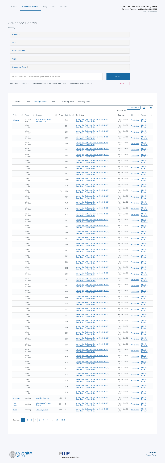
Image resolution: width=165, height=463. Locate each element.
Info (53, 7)
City (132, 115)
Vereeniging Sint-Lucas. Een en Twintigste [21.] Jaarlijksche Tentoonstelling (92, 120)
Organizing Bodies (67, 102)
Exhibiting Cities (84, 102)
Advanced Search (30, 7)
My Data (63, 7)
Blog (45, 7)
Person (39, 115)
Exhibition (16, 34)
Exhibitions (17, 102)
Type (27, 115)
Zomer (15, 410)
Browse (14, 7)
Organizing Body (19, 67)
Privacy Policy (151, 455)
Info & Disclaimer (150, 12)
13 (57, 420)
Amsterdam (135, 120)
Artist (14, 43)
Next (63, 420)
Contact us (152, 452)
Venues (53, 102)
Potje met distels (16, 404)
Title (14, 115)
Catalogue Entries (40, 102)
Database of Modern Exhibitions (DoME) (138, 7)
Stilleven (16, 120)
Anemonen (16, 398)
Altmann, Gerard (42, 410)
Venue (14, 59)
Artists (28, 102)
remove (122, 83)
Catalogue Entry (18, 51)
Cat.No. (68, 115)
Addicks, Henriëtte (42, 398)
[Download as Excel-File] (144, 108)
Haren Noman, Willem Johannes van (44, 120)
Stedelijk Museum (144, 120)
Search (118, 76)
